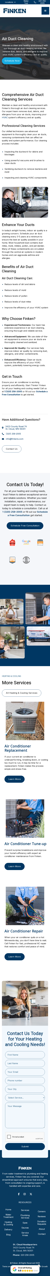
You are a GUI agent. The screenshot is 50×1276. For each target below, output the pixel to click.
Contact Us (11, 449)
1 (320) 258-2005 (12, 511)
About (42, 1229)
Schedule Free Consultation (25, 525)
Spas (25, 1222)
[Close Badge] (39, 1266)
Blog (8, 1234)
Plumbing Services (25, 1216)
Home (8, 1209)
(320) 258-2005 (13, 434)
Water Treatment (8, 1215)
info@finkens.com (14, 439)
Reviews (42, 1216)
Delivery (8, 1229)
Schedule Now (12, 60)
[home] (14, 10)
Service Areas (25, 1233)
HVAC (5, 117)
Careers (42, 1211)
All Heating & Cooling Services (21, 693)
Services (25, 1210)
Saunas (25, 1227)
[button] (45, 11)
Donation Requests (41, 1222)
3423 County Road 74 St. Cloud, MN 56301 (16, 427)
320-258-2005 (27, 1255)
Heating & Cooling (8, 1223)
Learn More (14, 779)
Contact (42, 1234)
